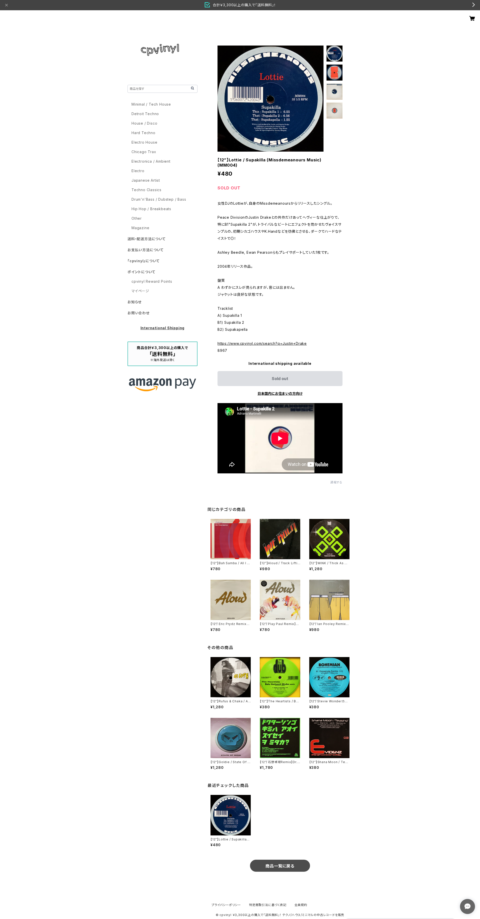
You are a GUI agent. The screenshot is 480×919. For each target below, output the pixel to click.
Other (137, 218)
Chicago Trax (144, 152)
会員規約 (300, 905)
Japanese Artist (146, 180)
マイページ (140, 291)
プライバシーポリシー (226, 905)
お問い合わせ (139, 313)
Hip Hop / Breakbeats (151, 209)
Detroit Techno (145, 114)
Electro (138, 171)
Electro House (144, 142)
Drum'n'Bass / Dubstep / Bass (159, 199)
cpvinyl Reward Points (152, 281)
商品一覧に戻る (280, 865)
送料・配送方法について (147, 239)
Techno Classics (147, 190)
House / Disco (144, 123)
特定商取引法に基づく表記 (267, 905)
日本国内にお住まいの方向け (280, 393)
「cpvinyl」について (143, 261)
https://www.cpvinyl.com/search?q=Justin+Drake (262, 343)
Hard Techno (144, 133)
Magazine (140, 228)
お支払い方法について (146, 250)
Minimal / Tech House (151, 104)
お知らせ (135, 302)
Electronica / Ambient (151, 161)
